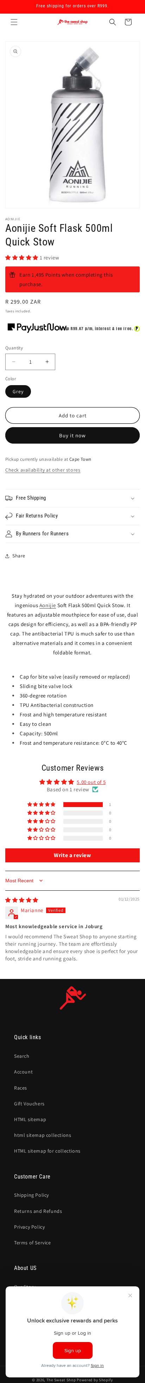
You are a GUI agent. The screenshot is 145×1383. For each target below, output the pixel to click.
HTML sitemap (30, 1119)
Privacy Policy (29, 1227)
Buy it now (72, 435)
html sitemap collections (42, 1135)
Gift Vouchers (29, 1103)
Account (23, 1072)
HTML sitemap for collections (47, 1151)
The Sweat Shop (61, 1379)
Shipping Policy (31, 1195)
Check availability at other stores (42, 470)
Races (20, 1088)
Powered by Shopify (95, 1379)
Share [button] (18, 555)
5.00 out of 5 (91, 782)
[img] (21, 900)
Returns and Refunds (38, 1211)
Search (22, 1056)
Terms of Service (32, 1242)
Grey (18, 391)
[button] (14, 22)
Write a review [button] (72, 855)
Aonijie (47, 605)
